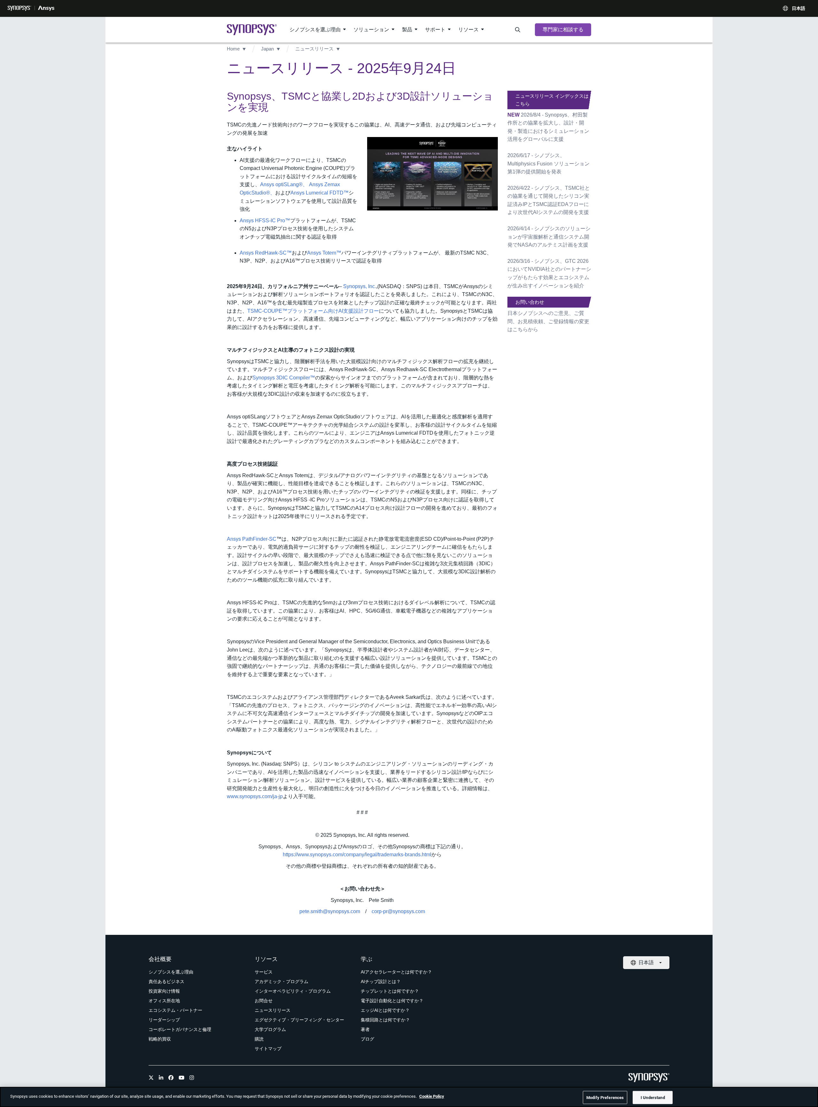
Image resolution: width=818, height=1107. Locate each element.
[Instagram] (191, 1077)
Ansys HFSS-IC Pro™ (265, 220)
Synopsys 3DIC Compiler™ (283, 377)
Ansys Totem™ (324, 253)
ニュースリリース (314, 48)
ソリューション (371, 29)
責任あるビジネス (166, 981)
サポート (435, 29)
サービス (264, 971)
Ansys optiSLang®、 (284, 184)
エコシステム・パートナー (175, 1010)
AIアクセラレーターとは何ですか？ (396, 971)
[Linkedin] (161, 1077)
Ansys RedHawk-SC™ (266, 253)
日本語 (798, 8)
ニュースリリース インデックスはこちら (552, 99)
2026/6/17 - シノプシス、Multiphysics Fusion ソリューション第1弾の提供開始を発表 (548, 163)
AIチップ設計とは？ (381, 981)
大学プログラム (270, 1029)
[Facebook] (171, 1077)
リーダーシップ (164, 1019)
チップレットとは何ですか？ (390, 991)
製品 (407, 29)
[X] (151, 1077)
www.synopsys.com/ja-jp (255, 796)
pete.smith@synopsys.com (329, 911)
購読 (259, 1039)
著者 (365, 1029)
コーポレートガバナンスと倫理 (180, 1029)
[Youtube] (181, 1077)
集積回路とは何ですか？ (385, 1019)
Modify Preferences (605, 1097)
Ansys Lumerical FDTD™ (319, 192)
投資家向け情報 (164, 991)
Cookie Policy (431, 1096)
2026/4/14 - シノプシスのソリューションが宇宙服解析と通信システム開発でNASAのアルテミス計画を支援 (548, 237)
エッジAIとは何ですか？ (385, 1010)
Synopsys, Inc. (359, 286)
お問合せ (264, 1000)
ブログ (367, 1039)
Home (233, 48)
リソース (468, 29)
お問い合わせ (529, 302)
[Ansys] (46, 8)
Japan (267, 48)
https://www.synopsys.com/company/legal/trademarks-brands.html (357, 854)
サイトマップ (268, 1048)
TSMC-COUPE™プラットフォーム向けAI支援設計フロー (313, 311)
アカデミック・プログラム (281, 981)
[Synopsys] (19, 8)
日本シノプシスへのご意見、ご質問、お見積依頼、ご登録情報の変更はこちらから (548, 321)
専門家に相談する (563, 29)
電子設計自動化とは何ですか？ (392, 1000)
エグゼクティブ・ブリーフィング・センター (299, 1019)
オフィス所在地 (164, 1000)
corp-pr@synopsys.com (398, 911)
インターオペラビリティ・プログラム (293, 991)
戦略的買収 (160, 1039)
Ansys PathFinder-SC (251, 539)
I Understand (653, 1097)
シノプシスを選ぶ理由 (315, 29)
